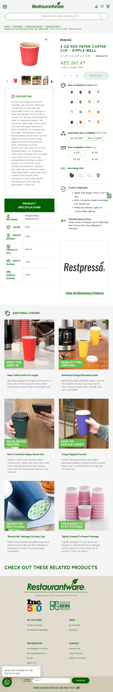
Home (7, 26)
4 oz (94, 148)
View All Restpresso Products (84, 293)
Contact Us (74, 649)
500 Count (101, 133)
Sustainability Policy (37, 649)
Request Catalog (77, 658)
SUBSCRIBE (80, 680)
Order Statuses (34, 625)
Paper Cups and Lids (34, 26)
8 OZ (95, 152)
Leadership (32, 667)
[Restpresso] (68, 42)
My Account (75, 625)
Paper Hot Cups (52, 26)
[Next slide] (52, 81)
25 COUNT (77, 138)
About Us (31, 663)
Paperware (18, 26)
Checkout (73, 630)
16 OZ (95, 159)
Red (95, 86)
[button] (5, 5)
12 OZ (76, 159)
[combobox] (56, 16)
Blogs (30, 658)
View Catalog (76, 653)
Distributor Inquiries (37, 630)
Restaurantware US (36, 653)
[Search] (104, 16)
